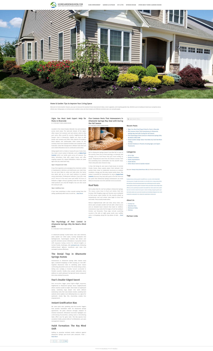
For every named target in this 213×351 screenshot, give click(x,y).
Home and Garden (150, 185)
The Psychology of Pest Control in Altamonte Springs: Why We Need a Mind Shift (69, 224)
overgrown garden (155, 189)
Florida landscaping (137, 183)
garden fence (144, 183)
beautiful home (144, 179)
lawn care (129, 189)
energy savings (156, 181)
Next (65, 341)
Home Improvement (134, 159)
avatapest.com (75, 245)
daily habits (157, 179)
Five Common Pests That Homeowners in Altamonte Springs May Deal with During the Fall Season (106, 120)
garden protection (133, 185)
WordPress (115, 348)
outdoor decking (147, 189)
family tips (130, 183)
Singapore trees (156, 192)
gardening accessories (152, 183)
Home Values (132, 161)
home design (156, 185)
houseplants (140, 187)
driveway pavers (130, 181)
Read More (80, 193)
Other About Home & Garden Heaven (62, 123)
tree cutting (139, 194)
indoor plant (153, 187)
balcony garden (137, 179)
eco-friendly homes (148, 181)
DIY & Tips (131, 155)
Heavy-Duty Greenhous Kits (140, 169)
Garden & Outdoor (133, 157)
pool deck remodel (141, 192)
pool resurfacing (149, 192)
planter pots (134, 192)
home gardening (134, 187)
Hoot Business (105, 348)
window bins (153, 194)
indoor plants (159, 187)
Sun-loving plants (133, 194)
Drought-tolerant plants (139, 181)
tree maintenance (146, 194)
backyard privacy (130, 179)
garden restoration (142, 185)
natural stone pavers (139, 189)
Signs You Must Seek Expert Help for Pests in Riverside (143, 129)
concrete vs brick (151, 179)
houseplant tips (147, 187)
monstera (133, 189)
